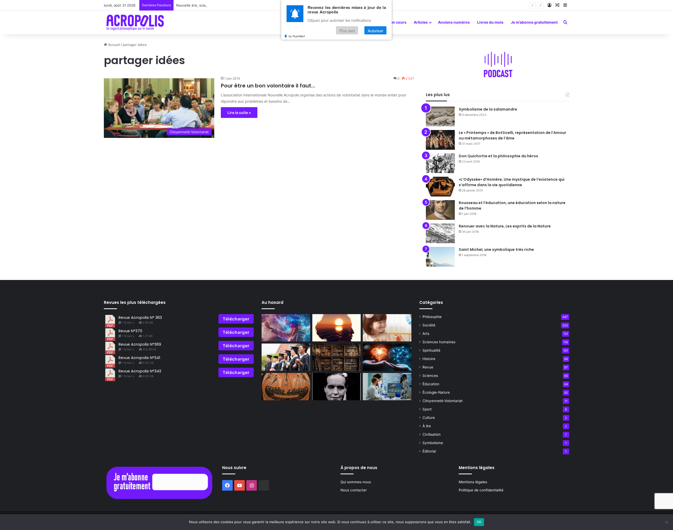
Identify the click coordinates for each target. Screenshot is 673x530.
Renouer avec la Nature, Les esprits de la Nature (505, 226)
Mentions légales (473, 482)
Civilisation (431, 434)
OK (479, 522)
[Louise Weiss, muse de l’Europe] (336, 386)
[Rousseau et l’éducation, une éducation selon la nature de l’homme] (440, 210)
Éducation (430, 384)
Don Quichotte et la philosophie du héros (498, 156)
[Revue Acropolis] (135, 22)
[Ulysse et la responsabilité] (286, 386)
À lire (426, 426)
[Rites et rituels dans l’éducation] (286, 357)
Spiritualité (431, 350)
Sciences (430, 375)
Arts (425, 333)
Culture (428, 417)
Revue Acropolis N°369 (140, 344)
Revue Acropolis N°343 (140, 371)
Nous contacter (353, 490)
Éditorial (429, 451)
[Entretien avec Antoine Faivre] (387, 386)
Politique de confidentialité (481, 490)
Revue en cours (392, 22)
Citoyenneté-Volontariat (442, 401)
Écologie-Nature (436, 392)
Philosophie (432, 317)
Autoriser (375, 30)
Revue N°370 (130, 331)
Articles (421, 22)
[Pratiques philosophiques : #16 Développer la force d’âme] (387, 327)
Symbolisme (432, 443)
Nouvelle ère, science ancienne (202, 5)
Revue (427, 367)
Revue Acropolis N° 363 (140, 317)
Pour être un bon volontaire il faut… (268, 85)
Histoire (428, 359)
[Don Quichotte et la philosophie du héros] (440, 163)
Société (428, 325)
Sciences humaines (438, 342)
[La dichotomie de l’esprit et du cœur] (387, 357)
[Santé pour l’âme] (336, 327)
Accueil (113, 45)
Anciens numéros (454, 22)
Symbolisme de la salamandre (488, 109)
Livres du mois (490, 22)
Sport (427, 409)
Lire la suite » (239, 112)
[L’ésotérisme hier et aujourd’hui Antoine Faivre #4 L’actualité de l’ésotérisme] (336, 357)
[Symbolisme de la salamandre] (440, 116)
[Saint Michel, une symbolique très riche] (440, 257)
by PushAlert (297, 36)
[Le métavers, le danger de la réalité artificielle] (286, 327)
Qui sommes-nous (355, 482)
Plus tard (347, 30)
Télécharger (236, 318)
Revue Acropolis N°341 (139, 357)
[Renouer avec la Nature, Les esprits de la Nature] (440, 233)
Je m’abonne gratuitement (534, 22)
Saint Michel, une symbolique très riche (496, 249)
